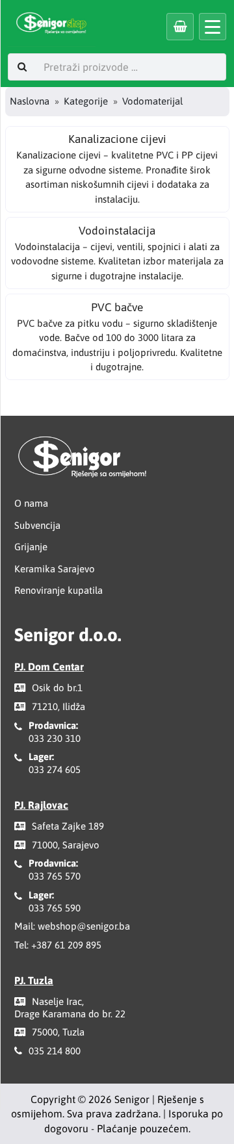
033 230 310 (55, 738)
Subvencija (37, 525)
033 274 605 (55, 769)
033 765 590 (55, 907)
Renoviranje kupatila (58, 590)
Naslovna (29, 101)
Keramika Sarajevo (54, 568)
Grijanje (30, 546)
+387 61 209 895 (66, 944)
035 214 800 (55, 1050)
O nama (31, 503)
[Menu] (212, 26)
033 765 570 (55, 876)
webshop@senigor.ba (84, 926)
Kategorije (86, 101)
